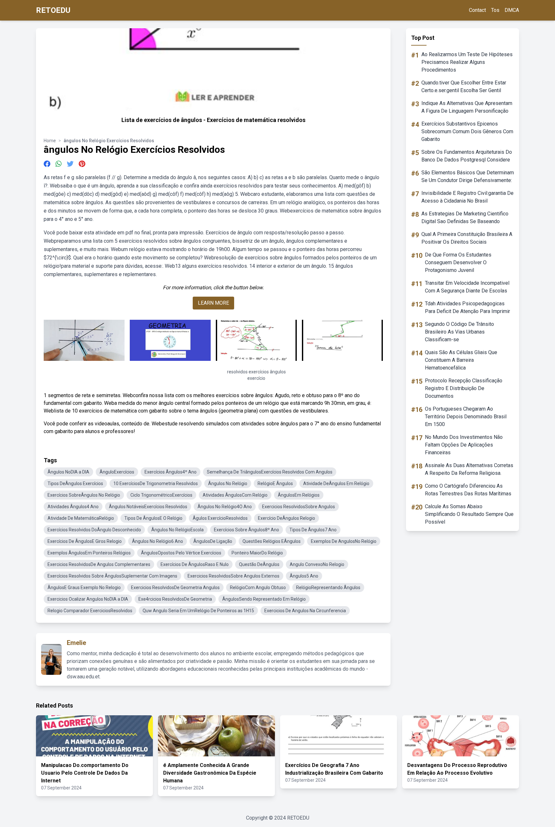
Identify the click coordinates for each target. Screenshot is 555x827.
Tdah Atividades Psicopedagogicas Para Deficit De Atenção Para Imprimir (467, 307)
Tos (495, 10)
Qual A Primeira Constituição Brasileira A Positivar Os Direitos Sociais (466, 238)
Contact (477, 10)
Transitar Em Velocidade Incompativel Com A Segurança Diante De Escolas (467, 287)
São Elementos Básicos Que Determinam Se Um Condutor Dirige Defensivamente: (467, 176)
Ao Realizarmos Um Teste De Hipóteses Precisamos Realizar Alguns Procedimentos (467, 62)
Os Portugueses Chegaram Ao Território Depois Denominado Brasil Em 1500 (466, 416)
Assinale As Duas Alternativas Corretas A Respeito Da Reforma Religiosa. (469, 469)
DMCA (512, 10)
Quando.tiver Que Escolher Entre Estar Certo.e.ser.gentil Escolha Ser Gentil (463, 86)
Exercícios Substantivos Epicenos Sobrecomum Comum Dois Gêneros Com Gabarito (467, 131)
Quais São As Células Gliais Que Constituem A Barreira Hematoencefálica (461, 360)
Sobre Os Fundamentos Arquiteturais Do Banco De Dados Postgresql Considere (466, 156)
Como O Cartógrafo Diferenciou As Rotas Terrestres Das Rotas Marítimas (468, 490)
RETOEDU (53, 10)
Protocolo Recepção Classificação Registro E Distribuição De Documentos (463, 388)
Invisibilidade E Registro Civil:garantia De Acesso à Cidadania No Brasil (467, 197)
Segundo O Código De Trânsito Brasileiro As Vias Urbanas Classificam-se (459, 332)
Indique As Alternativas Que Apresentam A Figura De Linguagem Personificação (466, 107)
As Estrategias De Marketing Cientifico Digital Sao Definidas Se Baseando (464, 217)
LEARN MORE (213, 303)
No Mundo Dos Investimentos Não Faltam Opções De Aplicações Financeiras (464, 445)
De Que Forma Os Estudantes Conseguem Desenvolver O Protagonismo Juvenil (458, 262)
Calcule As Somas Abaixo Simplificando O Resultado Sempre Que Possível (469, 514)
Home (50, 140)
